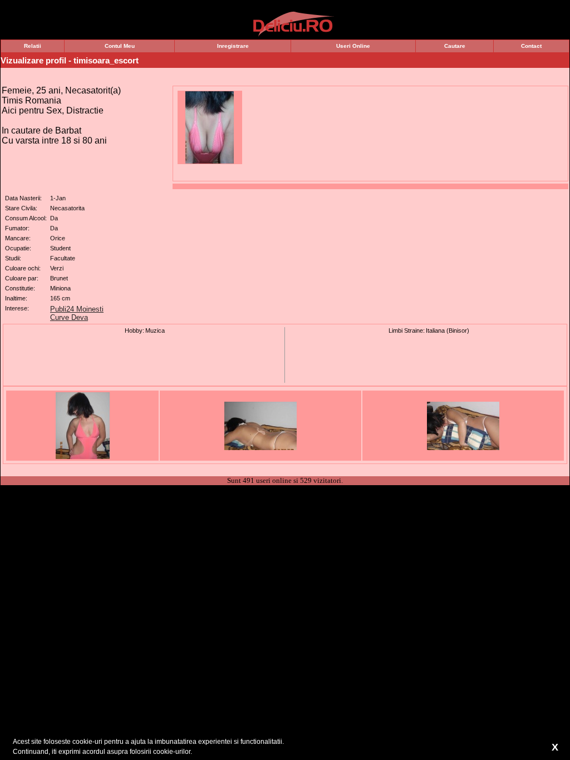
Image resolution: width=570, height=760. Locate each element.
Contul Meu (120, 46)
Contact (531, 46)
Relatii (32, 46)
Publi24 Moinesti (77, 309)
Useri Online (353, 46)
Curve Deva (69, 317)
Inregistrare (233, 46)
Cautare (454, 46)
